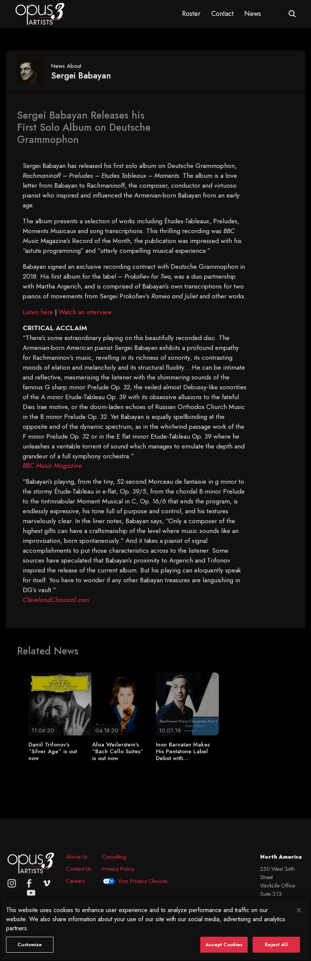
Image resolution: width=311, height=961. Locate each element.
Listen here (38, 312)
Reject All (276, 944)
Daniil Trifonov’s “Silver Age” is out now (52, 751)
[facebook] (29, 883)
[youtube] (31, 893)
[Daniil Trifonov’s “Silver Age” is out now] (59, 703)
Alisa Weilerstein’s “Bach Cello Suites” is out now (117, 751)
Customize (29, 944)
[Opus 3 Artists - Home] (40, 13)
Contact (222, 14)
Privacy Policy (118, 869)
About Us (77, 857)
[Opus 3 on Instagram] (12, 883)
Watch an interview (85, 312)
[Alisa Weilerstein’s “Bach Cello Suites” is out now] (123, 703)
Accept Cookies (224, 944)
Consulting (114, 857)
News (252, 14)
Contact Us (78, 869)
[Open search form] (292, 13)
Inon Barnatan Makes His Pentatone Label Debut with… (183, 751)
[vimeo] (46, 883)
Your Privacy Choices (143, 881)
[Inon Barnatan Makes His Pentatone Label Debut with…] (187, 703)
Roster (191, 14)
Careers (75, 881)
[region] (155, 929)
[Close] (299, 910)
